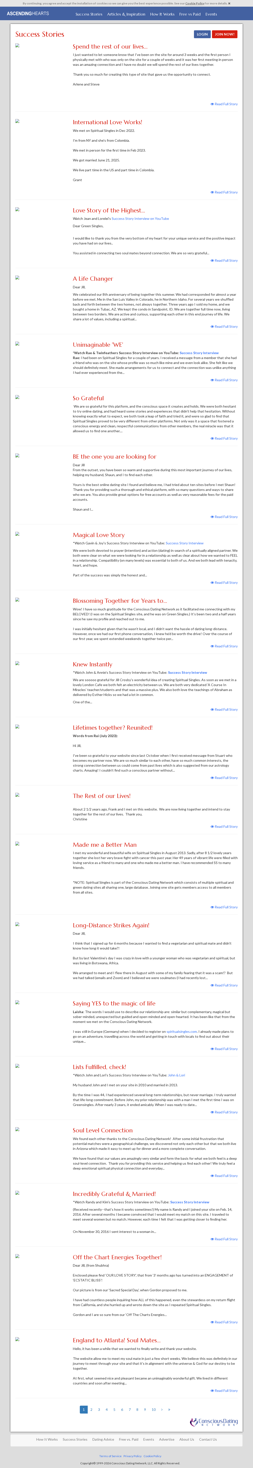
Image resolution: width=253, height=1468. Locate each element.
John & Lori (176, 1075)
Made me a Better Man (105, 844)
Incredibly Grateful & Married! (114, 1194)
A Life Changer (93, 278)
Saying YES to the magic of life (114, 1003)
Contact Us (208, 1439)
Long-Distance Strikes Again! (111, 925)
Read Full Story (226, 104)
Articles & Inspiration (126, 14)
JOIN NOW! (224, 34)
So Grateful (88, 398)
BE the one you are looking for (114, 456)
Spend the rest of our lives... (110, 46)
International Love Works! (107, 122)
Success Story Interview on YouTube (140, 218)
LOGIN (202, 34)
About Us (186, 1439)
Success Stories (89, 14)
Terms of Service (110, 1456)
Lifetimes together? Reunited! (113, 727)
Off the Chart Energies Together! (117, 1257)
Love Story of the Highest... (109, 210)
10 (154, 1409)
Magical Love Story (99, 535)
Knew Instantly (92, 664)
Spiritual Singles (28, 13)
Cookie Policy (194, 3)
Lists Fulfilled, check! (99, 1067)
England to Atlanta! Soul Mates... (117, 1340)
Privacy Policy (133, 1456)
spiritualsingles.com (182, 1031)
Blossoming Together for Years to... (120, 600)
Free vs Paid (190, 14)
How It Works (162, 14)
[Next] (162, 1410)
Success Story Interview (199, 353)
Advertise (166, 1439)
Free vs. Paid (128, 1439)
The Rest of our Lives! (102, 796)
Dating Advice (103, 1439)
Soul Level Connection (103, 1130)
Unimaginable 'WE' (98, 344)
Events (211, 14)
